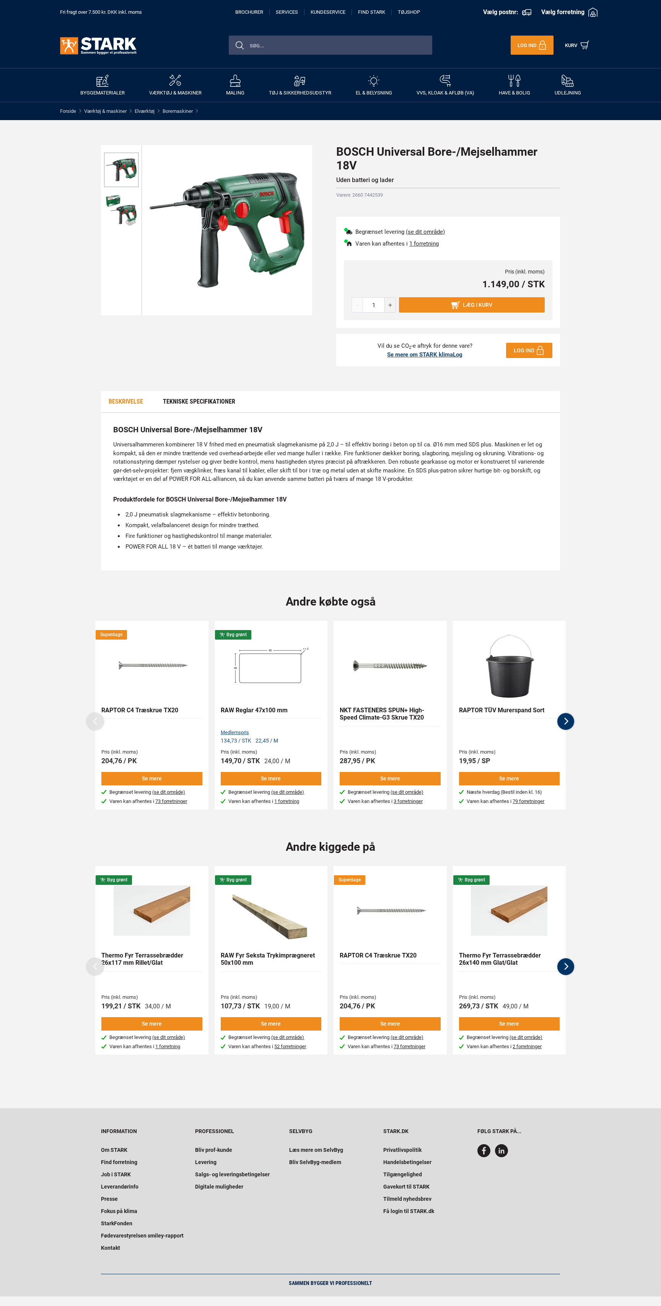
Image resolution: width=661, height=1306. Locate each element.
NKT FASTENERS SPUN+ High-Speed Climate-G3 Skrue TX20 (382, 714)
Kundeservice (328, 12)
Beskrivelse (126, 401)
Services (287, 12)
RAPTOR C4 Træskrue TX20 (139, 710)
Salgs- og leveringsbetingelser (232, 1174)
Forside (68, 111)
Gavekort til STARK (406, 1187)
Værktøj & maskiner (105, 111)
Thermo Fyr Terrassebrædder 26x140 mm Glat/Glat (500, 959)
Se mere (152, 778)
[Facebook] (485, 1155)
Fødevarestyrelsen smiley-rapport (142, 1236)
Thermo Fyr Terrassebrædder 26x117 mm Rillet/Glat (142, 959)
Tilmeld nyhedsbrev (407, 1199)
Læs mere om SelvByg (316, 1150)
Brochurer (249, 12)
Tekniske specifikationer (199, 401)
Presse (109, 1199)
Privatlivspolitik (402, 1150)
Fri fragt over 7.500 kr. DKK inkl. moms (101, 12)
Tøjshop (409, 12)
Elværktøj (145, 111)
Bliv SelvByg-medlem (315, 1162)
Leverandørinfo (119, 1187)
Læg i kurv (477, 305)
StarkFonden (116, 1223)
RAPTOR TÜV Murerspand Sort (501, 710)
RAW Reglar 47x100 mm (254, 710)
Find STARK (371, 12)
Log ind (524, 350)
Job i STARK (116, 1174)
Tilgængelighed (402, 1174)
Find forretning (119, 1162)
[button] (565, 721)
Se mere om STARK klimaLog (424, 354)
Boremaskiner (178, 111)
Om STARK (114, 1150)
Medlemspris (235, 732)
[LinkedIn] (501, 1155)
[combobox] (330, 45)
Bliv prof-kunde (213, 1150)
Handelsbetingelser (407, 1162)
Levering (206, 1162)
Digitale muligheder (219, 1187)
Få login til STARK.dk (408, 1211)
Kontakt (110, 1248)
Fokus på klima (119, 1211)
